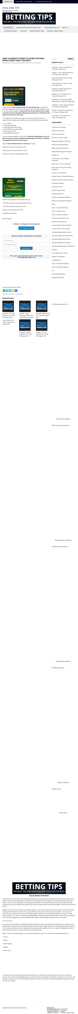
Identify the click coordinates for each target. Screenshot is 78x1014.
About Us (65, 27)
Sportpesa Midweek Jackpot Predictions (63, 246)
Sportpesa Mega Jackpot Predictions (28, 27)
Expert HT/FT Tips (57, 187)
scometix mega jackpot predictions (62, 225)
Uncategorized (56, 260)
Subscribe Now (26, 248)
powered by (14, 1008)
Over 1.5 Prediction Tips (58, 211)
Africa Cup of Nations (58, 134)
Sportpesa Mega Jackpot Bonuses (61, 232)
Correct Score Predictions (59, 173)
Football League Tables (55, 31)
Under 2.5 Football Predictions (60, 263)
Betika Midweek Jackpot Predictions (62, 151)
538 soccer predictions (58, 131)
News (53, 204)
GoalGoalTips (6, 62)
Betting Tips (8, 2)
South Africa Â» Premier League (61, 228)
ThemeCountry (22, 1008)
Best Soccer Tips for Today (59, 137)
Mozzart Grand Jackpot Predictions (62, 201)
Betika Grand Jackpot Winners (60, 148)
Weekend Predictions (37, 31)
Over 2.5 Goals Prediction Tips (60, 218)
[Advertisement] (39, 45)
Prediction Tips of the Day (59, 222)
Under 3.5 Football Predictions (60, 267)
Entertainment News (58, 183)
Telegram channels (10, 31)
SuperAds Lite (6, 1008)
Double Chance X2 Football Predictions (63, 180)
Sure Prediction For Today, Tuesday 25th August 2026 (8, 322)
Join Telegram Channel (26, 228)
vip (52, 270)
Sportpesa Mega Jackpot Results (61, 239)
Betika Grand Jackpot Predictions (61, 141)
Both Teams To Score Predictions (34, 62)
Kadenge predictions (58, 194)
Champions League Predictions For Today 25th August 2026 (25, 334)
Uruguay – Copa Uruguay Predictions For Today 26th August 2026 (26, 315)
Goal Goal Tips (10, 7)
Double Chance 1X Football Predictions (63, 176)
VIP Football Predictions (23, 2)
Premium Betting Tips (52, 27)
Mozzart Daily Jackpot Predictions (61, 197)
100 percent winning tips (43, 2)
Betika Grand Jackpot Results (60, 144)
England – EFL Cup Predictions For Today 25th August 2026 (42, 334)
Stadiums (23, 31)
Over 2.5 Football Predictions (60, 215)
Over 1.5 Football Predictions (60, 208)
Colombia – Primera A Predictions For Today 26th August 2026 (8, 315)
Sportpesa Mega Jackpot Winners (61, 242)
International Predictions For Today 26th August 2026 (43, 315)
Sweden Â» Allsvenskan (58, 256)
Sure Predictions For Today (59, 253)
